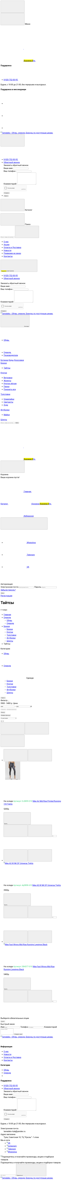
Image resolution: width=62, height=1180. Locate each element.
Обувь (9, 620)
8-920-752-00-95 (11, 80)
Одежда (10, 623)
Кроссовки (19, 360)
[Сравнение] (12, 447)
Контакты (8, 256)
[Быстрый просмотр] (15, 848)
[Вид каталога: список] (37, 728)
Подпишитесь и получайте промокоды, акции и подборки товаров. (31, 1162)
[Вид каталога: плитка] (12, 728)
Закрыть (6, 195)
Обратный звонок (12, 162)
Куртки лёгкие (10, 383)
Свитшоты (8, 402)
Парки (6, 386)
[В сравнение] (16, 755)
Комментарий (50, 1027)
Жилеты (7, 380)
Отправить (6, 193)
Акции (6, 244)
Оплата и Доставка (12, 247)
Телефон (24, 1027)
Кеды (11, 360)
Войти (2, 593)
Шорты (4, 419)
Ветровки (8, 378)
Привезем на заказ (12, 253)
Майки (7, 415)
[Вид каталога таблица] (12, 741)
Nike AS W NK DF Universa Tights (46, 885)
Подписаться (20, 1175)
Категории (26, 326)
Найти (17, 422)
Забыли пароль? (8, 590)
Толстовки (5, 394)
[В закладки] (40, 755)
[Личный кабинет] (12, 435)
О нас (6, 242)
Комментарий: (10, 184)
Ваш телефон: (10, 171)
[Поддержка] (12, 140)
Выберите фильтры (11, 709)
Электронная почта (9, 587)
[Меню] (12, 7)
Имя (2, 1027)
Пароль (37, 587)
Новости (7, 250)
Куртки (4, 373)
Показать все (10, 389)
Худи (6, 405)
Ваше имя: (8, 168)
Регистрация (6, 596)
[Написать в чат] (24, 523)
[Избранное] (35, 447)
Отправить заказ (18, 1034)
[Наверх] (12, 581)
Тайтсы (7, 368)
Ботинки (4, 360)
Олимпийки (9, 399)
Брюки (4, 363)
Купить (5, 823)
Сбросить (3, 709)
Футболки (5, 410)
